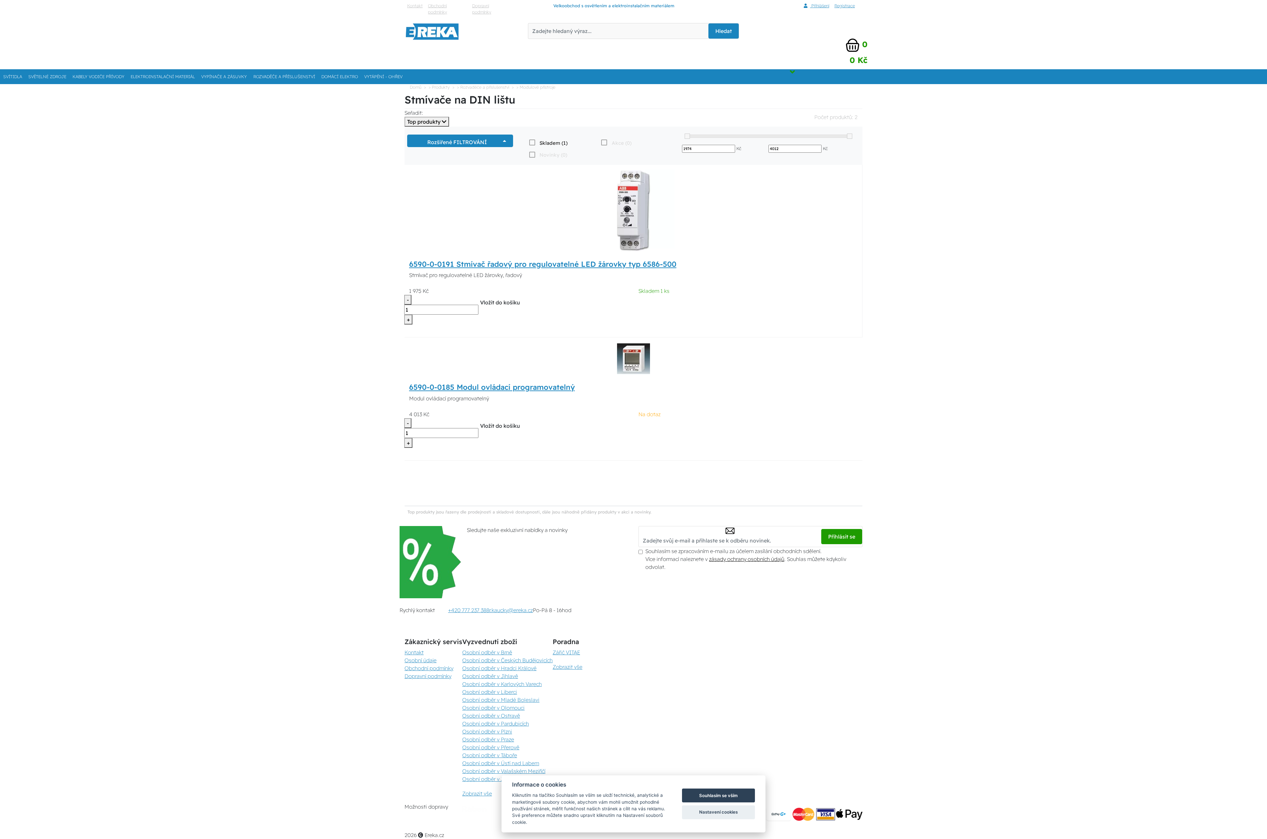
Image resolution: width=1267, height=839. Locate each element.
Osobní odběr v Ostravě (491, 715)
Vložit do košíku (500, 302)
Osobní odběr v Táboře (489, 755)
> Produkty (439, 87)
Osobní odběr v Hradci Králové (499, 668)
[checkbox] (548, 143)
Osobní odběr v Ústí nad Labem (500, 763)
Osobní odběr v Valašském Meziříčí (503, 771)
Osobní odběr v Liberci (489, 692)
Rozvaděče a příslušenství (284, 76)
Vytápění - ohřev (383, 76)
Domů (415, 87)
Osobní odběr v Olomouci (493, 707)
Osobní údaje (421, 660)
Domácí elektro (339, 76)
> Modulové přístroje (535, 87)
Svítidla (12, 76)
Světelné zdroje (47, 76)
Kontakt (415, 5)
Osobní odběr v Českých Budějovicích (507, 660)
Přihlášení (819, 5)
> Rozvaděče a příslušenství (483, 87)
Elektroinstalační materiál (163, 76)
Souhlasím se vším (718, 795)
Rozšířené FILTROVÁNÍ (458, 142)
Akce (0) (622, 143)
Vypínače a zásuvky (224, 76)
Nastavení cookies (718, 812)
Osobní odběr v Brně (487, 652)
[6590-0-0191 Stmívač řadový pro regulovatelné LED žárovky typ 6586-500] (633, 210)
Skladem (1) (553, 143)
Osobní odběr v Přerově (490, 747)
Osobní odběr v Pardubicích (495, 723)
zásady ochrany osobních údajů (746, 559)
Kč (738, 148)
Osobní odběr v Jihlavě (490, 676)
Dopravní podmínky (481, 9)
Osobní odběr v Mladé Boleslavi (500, 700)
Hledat (723, 31)
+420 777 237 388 (468, 610)
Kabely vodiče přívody (98, 76)
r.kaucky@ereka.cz (511, 610)
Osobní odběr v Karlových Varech (502, 684)
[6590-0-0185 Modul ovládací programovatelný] (633, 358)
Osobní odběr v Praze (488, 739)
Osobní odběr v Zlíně (487, 779)
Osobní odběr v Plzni (487, 731)
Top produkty (424, 121)
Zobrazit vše (477, 793)
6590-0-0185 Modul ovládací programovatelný (492, 387)
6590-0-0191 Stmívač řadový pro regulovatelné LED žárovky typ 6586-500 (542, 264)
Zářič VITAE (566, 652)
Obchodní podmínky (437, 9)
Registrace (844, 5)
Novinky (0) (553, 155)
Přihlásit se (841, 536)
